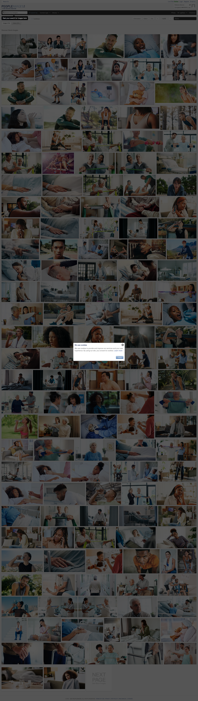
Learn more (118, 350)
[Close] (122, 344)
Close (120, 357)
